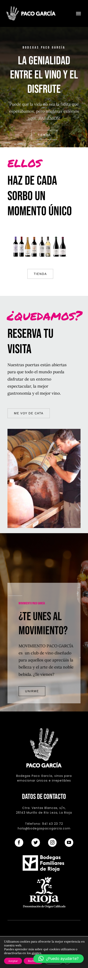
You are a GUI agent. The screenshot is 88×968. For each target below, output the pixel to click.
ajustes (36, 953)
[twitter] (35, 842)
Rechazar (33, 960)
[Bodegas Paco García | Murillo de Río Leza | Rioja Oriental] (31, 8)
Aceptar (13, 960)
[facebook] (19, 842)
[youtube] (69, 842)
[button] (58, 958)
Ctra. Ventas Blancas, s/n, (44, 808)
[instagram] (52, 842)
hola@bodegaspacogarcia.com (44, 828)
